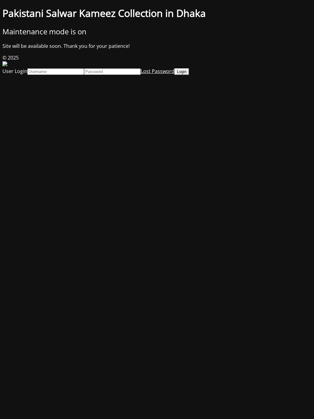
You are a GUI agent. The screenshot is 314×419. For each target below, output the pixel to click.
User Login (14, 71)
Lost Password (157, 71)
